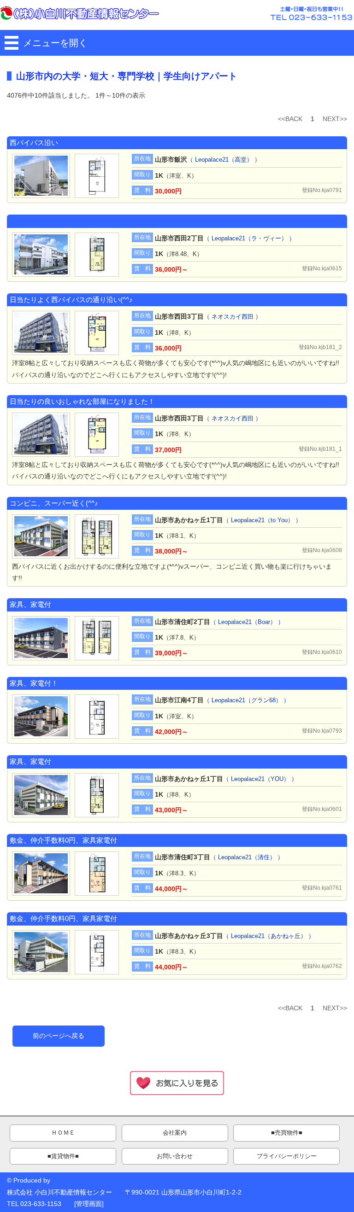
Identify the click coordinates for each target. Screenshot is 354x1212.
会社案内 (175, 1133)
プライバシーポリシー (287, 1156)
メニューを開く (55, 43)
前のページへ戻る (58, 1035)
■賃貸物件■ (63, 1156)
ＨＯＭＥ (63, 1133)
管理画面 (89, 1203)
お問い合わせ (175, 1156)
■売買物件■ (286, 1133)
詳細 (13, 154)
